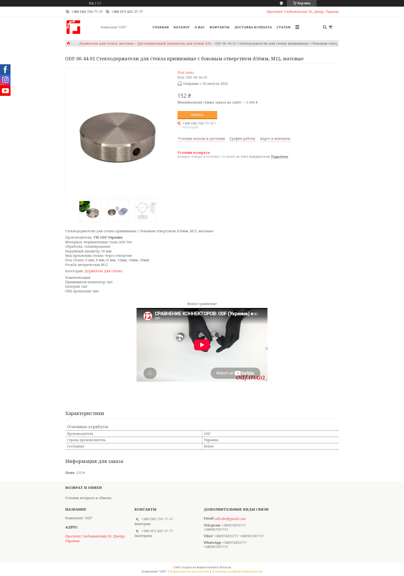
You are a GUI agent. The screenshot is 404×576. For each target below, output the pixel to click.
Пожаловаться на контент (189, 571)
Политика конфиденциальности (237, 571)
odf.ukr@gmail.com (230, 519)
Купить (197, 114)
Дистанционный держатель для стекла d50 (174, 43)
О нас (200, 27)
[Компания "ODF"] (81, 27)
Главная (160, 27)
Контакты (219, 27)
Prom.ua (225, 567)
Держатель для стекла (103, 271)
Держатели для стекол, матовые (106, 43)
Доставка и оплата (253, 27)
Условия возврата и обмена (88, 498)
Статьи (284, 27)
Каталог (181, 27)
